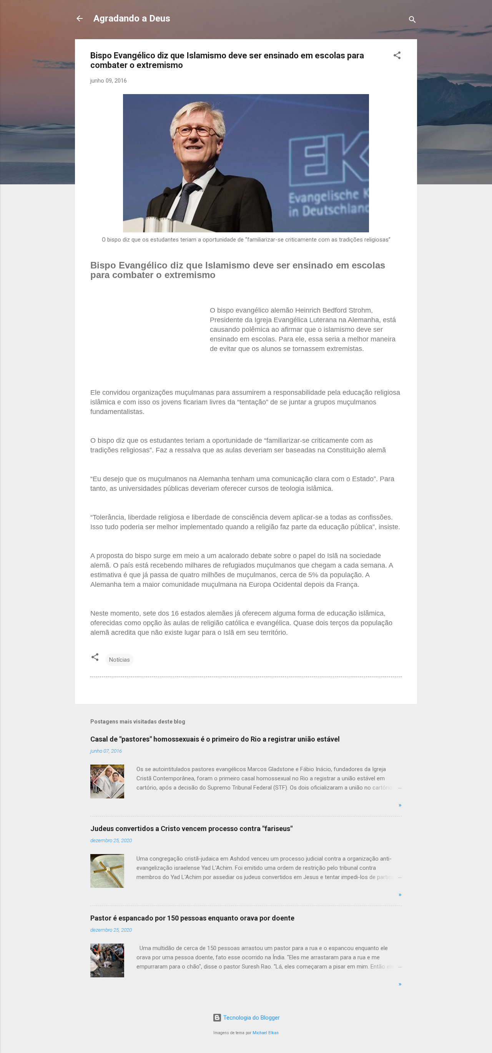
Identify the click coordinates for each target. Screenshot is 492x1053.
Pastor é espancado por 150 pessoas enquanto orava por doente (192, 918)
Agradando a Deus (131, 18)
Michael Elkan (266, 1032)
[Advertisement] (148, 345)
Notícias (119, 659)
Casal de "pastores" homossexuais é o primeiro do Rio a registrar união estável (215, 739)
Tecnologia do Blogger (251, 1017)
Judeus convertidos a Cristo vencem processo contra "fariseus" (191, 829)
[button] (397, 57)
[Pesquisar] (412, 21)
